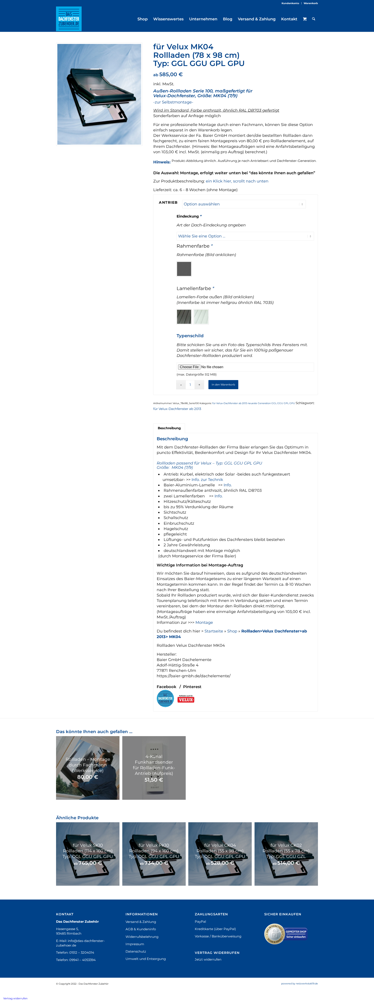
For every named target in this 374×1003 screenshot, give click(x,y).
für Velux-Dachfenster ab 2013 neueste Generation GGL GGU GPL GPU (253, 403)
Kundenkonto (290, 3)
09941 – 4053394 (82, 960)
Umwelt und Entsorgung (146, 959)
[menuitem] (290, 3)
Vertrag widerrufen (15, 998)
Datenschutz (136, 951)
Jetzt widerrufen (208, 959)
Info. (228, 485)
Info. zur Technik (207, 479)
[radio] (184, 268)
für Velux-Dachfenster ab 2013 (177, 409)
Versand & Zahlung (141, 922)
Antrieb (168, 202)
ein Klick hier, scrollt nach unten (237, 181)
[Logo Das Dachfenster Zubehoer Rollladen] (69, 18)
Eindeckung (189, 216)
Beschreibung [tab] (169, 428)
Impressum (135, 944)
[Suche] (313, 19)
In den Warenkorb (223, 384)
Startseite (214, 631)
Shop (232, 631)
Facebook (166, 686)
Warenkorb (311, 3)
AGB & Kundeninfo (141, 929)
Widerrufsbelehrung (142, 937)
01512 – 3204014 (81, 952)
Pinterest (192, 686)
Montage (204, 622)
